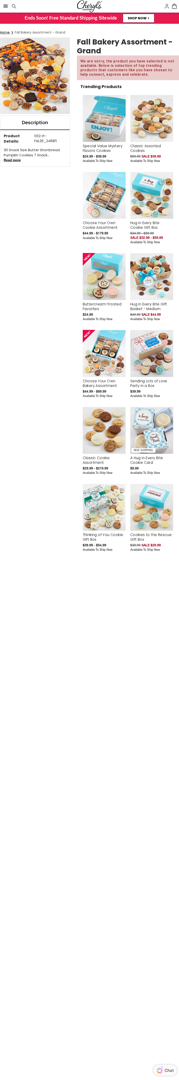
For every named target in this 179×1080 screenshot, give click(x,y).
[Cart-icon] (174, 6)
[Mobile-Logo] (89, 6)
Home (5, 32)
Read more (12, 160)
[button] (138, 18)
